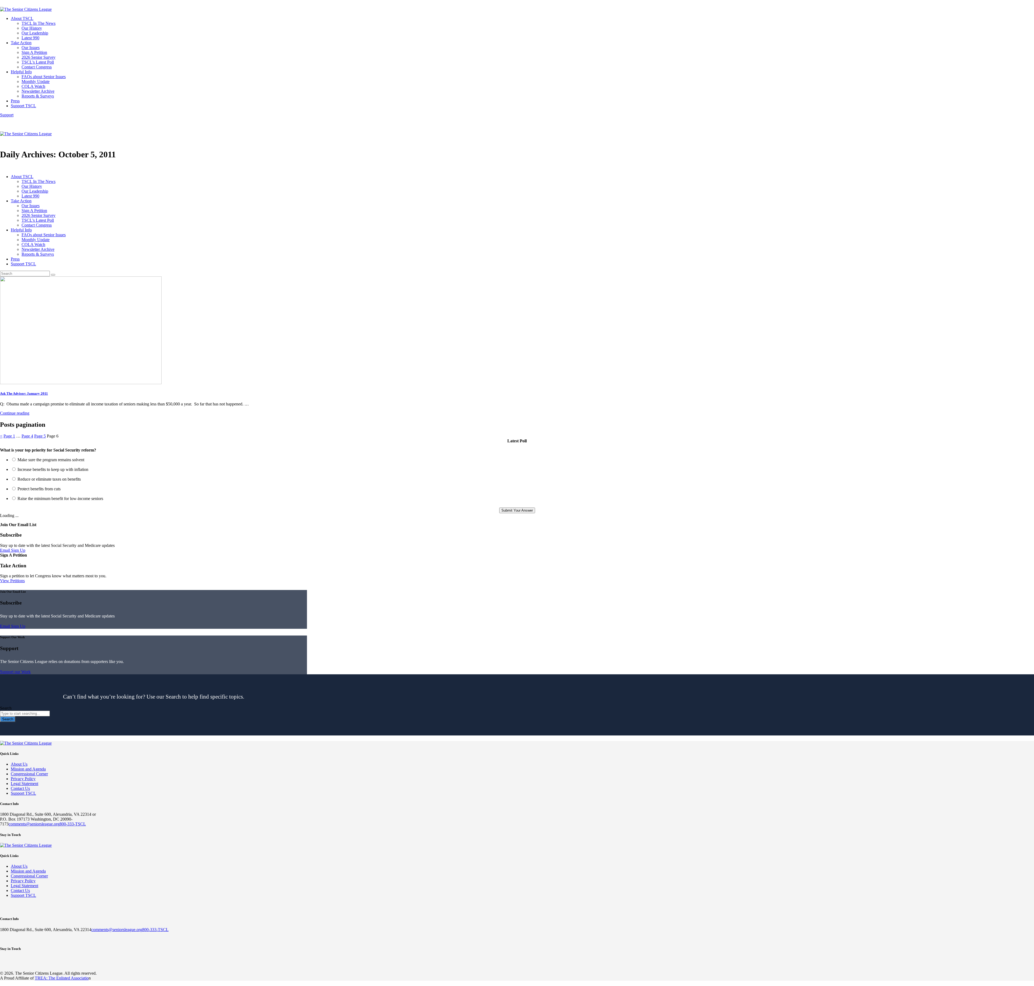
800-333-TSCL (73, 824)
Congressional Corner (29, 774)
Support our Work (15, 671)
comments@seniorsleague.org (34, 824)
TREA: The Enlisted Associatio (62, 978)
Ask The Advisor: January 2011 (24, 393)
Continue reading (14, 413)
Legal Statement (24, 783)
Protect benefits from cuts (39, 489)
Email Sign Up (12, 550)
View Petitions (12, 580)
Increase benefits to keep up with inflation (53, 469)
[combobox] (25, 713)
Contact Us (20, 788)
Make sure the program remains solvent (51, 459)
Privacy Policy (23, 778)
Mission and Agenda (28, 769)
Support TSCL (23, 793)
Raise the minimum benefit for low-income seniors (60, 498)
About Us (19, 764)
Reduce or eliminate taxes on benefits (49, 479)
